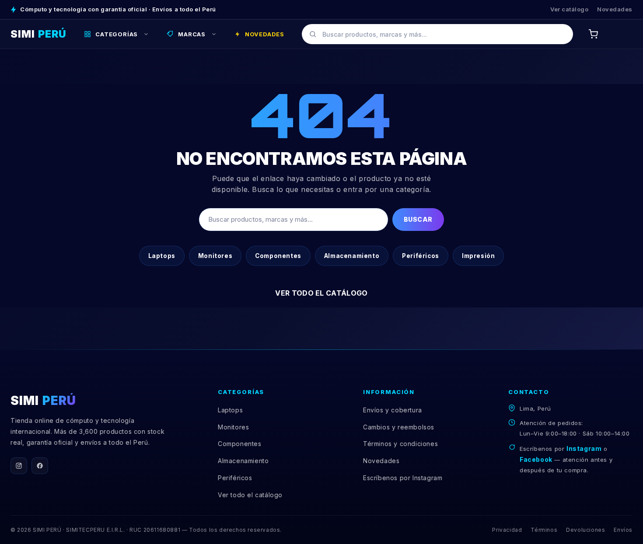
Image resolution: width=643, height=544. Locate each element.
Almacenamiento (351, 255)
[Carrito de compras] (593, 34)
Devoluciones (585, 530)
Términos (544, 530)
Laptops (161, 255)
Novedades (615, 9)
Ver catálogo (569, 9)
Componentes (278, 255)
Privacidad (507, 530)
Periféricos (420, 255)
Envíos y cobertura (392, 410)
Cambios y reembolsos (398, 427)
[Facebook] (39, 465)
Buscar (418, 219)
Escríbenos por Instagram (402, 477)
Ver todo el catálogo (321, 293)
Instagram (583, 448)
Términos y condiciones (400, 443)
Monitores (215, 255)
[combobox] (437, 34)
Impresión (478, 255)
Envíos (623, 530)
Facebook (536, 459)
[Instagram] (18, 465)
